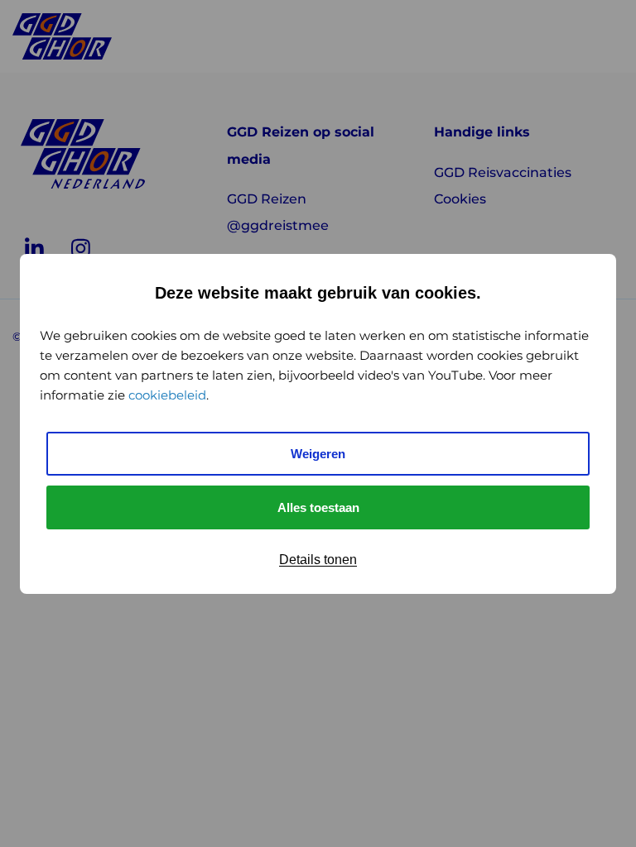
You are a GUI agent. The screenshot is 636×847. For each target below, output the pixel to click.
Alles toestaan (318, 507)
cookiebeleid (167, 395)
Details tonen (318, 560)
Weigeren (318, 454)
